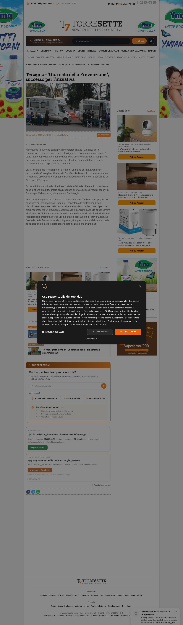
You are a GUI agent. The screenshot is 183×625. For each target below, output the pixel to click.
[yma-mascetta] (37, 26)
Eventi (53, 606)
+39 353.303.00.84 (47, 439)
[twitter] (146, 2)
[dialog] (91, 312)
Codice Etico (79, 615)
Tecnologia (126, 606)
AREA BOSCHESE (40, 64)
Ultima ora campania (126, 595)
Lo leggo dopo (103, 135)
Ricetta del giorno (98, 606)
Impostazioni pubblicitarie (94, 321)
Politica (61, 595)
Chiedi (141, 40)
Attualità (43, 595)
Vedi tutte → (105, 268)
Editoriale (85, 595)
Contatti (60, 615)
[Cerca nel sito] (151, 41)
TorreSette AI (49, 615)
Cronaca (52, 595)
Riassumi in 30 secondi (46, 398)
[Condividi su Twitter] (33, 492)
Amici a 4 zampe (82, 606)
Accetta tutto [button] (128, 331)
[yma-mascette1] (146, 26)
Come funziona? (34, 478)
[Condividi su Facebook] (28, 492)
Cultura (69, 595)
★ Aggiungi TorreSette (40, 470)
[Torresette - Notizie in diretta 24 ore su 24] (92, 581)
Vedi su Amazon (136, 157)
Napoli (139, 595)
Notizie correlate (97, 398)
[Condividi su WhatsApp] (38, 492)
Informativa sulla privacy (94, 324)
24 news (94, 595)
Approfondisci (73, 398)
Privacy (69, 615)
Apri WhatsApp (38, 447)
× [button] (140, 286)
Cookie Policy (92, 615)
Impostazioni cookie (72, 324)
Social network (114, 606)
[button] (53, 331)
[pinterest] (150, 2)
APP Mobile (114, 615)
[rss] (154, 2)
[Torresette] (91, 26)
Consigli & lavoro (65, 606)
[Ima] (137, 275)
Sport (77, 595)
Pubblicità (103, 615)
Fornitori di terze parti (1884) (97, 311)
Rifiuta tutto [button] (100, 331)
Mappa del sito (127, 615)
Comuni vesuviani (107, 595)
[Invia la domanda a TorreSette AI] (103, 386)
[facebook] (141, 2)
